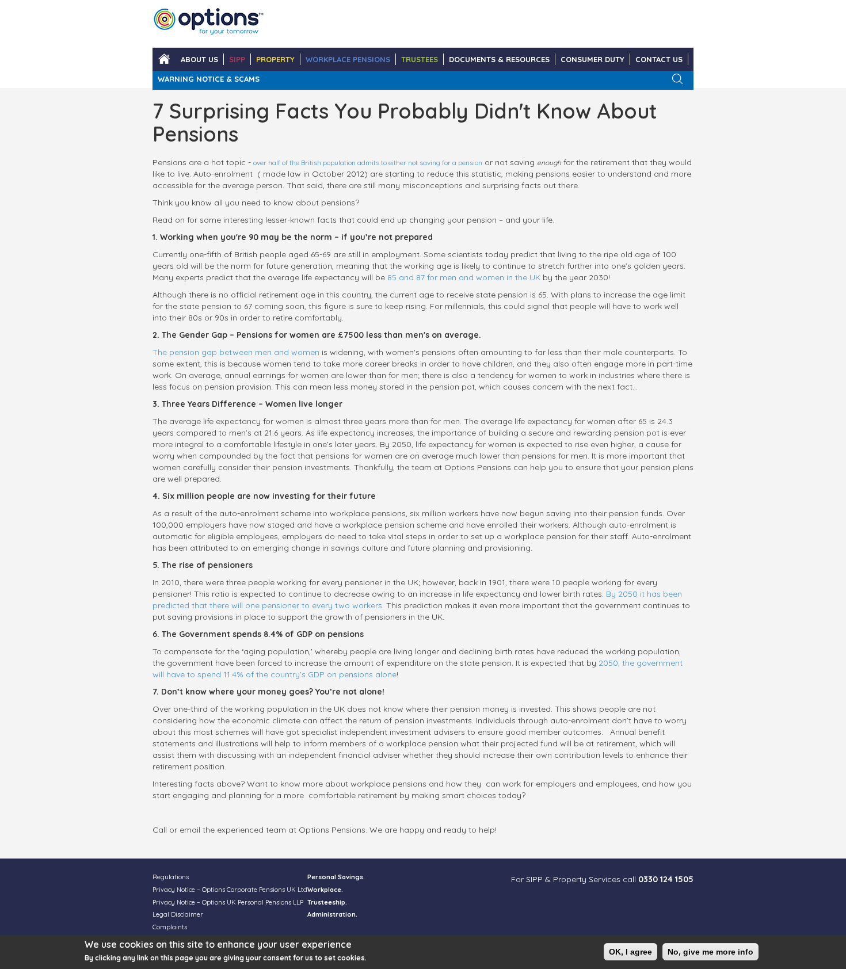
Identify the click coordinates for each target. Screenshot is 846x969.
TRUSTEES (419, 59)
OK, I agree (630, 951)
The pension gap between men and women (236, 352)
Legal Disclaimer (178, 914)
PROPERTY (275, 59)
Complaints (170, 927)
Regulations (171, 877)
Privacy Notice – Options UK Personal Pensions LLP (228, 902)
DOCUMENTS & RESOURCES (499, 59)
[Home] (209, 23)
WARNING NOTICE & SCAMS (209, 78)
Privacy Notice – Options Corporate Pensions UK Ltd (230, 890)
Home (164, 59)
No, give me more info (710, 951)
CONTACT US (659, 59)
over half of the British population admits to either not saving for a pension (367, 162)
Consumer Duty (592, 59)
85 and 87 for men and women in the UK (463, 277)
